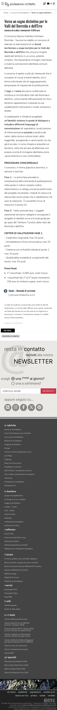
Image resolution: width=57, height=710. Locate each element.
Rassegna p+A (10, 485)
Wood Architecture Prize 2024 (16, 672)
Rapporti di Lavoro (11, 577)
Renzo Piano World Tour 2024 (16, 665)
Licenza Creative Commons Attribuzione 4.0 (38, 705)
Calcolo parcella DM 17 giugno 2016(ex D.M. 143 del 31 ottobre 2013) (18, 629)
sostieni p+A (49, 692)
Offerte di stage (10, 573)
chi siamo (11, 692)
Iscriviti (48, 391)
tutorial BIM (9, 653)
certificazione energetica (13, 522)
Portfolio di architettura (13, 581)
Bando (11, 290)
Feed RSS (8, 597)
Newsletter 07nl (10, 589)
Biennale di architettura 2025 (15, 661)
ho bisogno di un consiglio (14, 499)
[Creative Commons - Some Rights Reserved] (28, 700)
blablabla (8, 518)
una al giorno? (29, 378)
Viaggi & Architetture (12, 444)
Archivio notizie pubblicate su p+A (18, 452)
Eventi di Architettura (12, 429)
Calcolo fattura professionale (15, 619)
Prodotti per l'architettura (14, 482)
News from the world (12, 463)
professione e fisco (11, 525)
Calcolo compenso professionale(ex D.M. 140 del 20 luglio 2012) (17, 635)
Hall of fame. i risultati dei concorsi (18, 470)
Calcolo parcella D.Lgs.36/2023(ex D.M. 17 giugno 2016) (16, 624)
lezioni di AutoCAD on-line (15, 537)
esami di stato (9, 514)
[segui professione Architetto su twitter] (31, 407)
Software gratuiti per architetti (16, 545)
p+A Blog (8, 456)
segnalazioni (35, 692)
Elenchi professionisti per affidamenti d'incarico (23, 566)
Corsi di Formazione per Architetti (17, 433)
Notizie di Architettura (13, 441)
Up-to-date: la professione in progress (19, 474)
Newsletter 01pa (10, 593)
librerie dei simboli (11, 541)
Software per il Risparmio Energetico (18, 548)
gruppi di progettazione (13, 495)
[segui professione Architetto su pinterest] (39, 407)
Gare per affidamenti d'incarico (16, 570)
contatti (51, 695)
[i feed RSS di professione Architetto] (7, 407)
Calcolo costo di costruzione (15, 645)
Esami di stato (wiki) (12, 609)
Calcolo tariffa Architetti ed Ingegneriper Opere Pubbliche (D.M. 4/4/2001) (18, 641)
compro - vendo (10, 507)
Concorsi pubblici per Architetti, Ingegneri (20, 559)
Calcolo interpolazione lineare (16, 649)
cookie (42, 695)
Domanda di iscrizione (25, 290)
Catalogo (8, 459)
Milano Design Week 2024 (14, 669)
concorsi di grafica (10, 336)
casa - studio (9, 510)
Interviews (8, 478)
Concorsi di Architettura (13, 437)
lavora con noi (21, 695)
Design (7, 448)
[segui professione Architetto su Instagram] (15, 407)
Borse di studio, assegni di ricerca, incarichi (21, 562)
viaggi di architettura (12, 503)
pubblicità (22, 692)
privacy (34, 695)
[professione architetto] (21, 4)
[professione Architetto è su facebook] (23, 407)
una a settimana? (28, 383)
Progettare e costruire (12, 467)
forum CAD (8, 534)
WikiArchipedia (10, 605)
